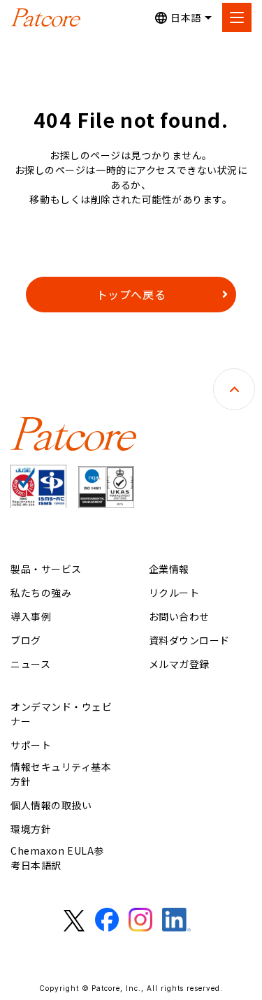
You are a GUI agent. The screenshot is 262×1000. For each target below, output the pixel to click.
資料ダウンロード (189, 640)
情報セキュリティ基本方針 (61, 774)
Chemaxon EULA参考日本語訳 (57, 857)
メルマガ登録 (179, 664)
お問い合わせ (179, 616)
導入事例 (30, 616)
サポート (30, 745)
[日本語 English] (183, 18)
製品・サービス (46, 569)
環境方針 (30, 829)
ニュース (30, 664)
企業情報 (169, 569)
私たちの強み (40, 593)
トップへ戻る (131, 294)
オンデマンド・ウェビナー (61, 714)
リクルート (174, 593)
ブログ (25, 640)
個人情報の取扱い (51, 805)
